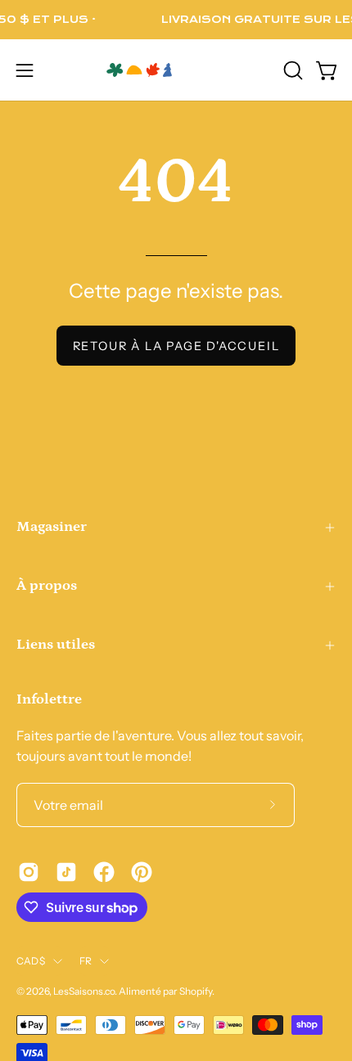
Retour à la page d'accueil (176, 346)
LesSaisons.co (84, 991)
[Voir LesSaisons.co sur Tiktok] (66, 872)
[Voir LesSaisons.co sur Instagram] (28, 872)
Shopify (195, 991)
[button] (291, 70)
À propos (46, 586)
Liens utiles (55, 644)
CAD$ (30, 961)
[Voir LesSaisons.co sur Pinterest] (141, 872)
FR (85, 961)
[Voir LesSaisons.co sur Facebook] (104, 872)
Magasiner (51, 527)
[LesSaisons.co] (176, 70)
